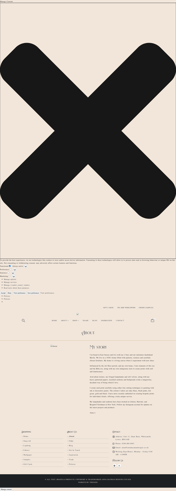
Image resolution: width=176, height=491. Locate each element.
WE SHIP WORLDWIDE (126, 307)
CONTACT (120, 320)
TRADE (85, 320)
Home (54, 320)
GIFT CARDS (108, 307)
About (71, 436)
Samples (26, 459)
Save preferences (33, 293)
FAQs (71, 441)
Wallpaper (27, 455)
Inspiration (73, 455)
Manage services (10, 282)
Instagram (119, 466)
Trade (71, 459)
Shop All (27, 441)
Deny (9, 293)
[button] (88, 131)
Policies (7, 296)
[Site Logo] (88, 314)
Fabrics (26, 450)
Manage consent (6, 489)
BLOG (94, 320)
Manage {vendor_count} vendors (17, 285)
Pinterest (114, 466)
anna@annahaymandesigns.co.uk (135, 447)
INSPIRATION (106, 320)
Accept (3, 293)
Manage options (10, 279)
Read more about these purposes (16, 288)
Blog (71, 445)
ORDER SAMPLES (146, 307)
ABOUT (64, 320)
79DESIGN (93, 482)
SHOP (75, 320)
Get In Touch (74, 450)
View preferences (19, 293)
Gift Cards (27, 464)
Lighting (27, 445)
